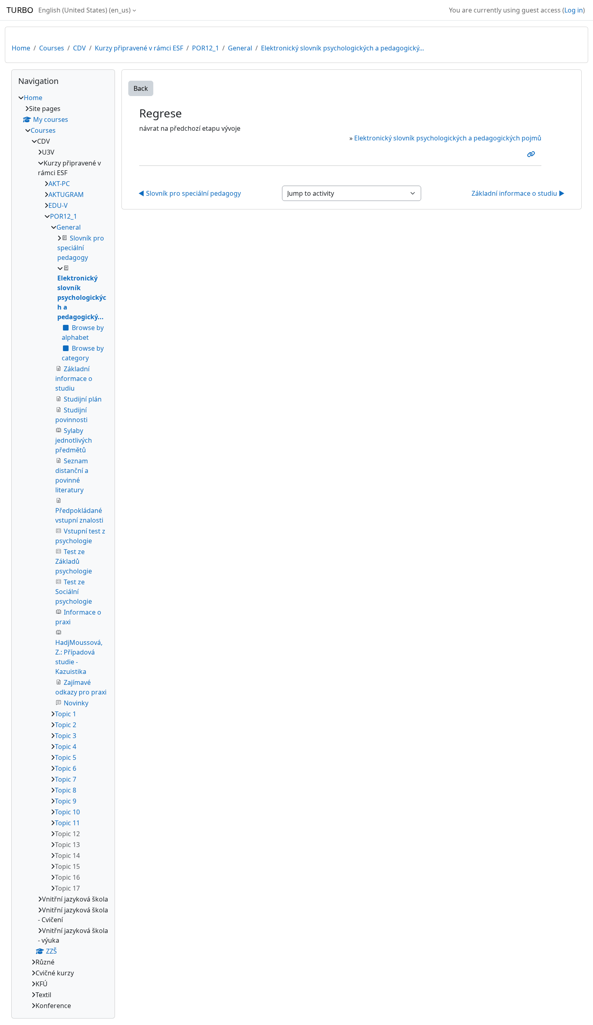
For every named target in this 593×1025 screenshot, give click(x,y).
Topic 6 (65, 768)
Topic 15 (67, 866)
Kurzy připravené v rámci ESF (139, 48)
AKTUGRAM (66, 194)
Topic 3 (65, 735)
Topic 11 (67, 822)
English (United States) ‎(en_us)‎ (84, 10)
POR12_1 (205, 48)
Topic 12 (67, 833)
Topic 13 (67, 844)
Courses (51, 48)
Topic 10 (67, 811)
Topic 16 (67, 877)
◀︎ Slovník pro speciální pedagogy (189, 193)
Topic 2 (65, 724)
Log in (573, 10)
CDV (79, 48)
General (240, 48)
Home (21, 48)
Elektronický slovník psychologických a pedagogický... (342, 48)
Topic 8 (65, 790)
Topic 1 (65, 713)
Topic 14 (67, 855)
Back (141, 88)
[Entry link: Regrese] (532, 154)
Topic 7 (65, 779)
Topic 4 (65, 746)
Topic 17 (67, 888)
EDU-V (58, 205)
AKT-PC (59, 183)
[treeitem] (63, 551)
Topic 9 (65, 801)
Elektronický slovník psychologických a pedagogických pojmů (447, 138)
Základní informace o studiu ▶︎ (518, 193)
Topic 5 (65, 757)
